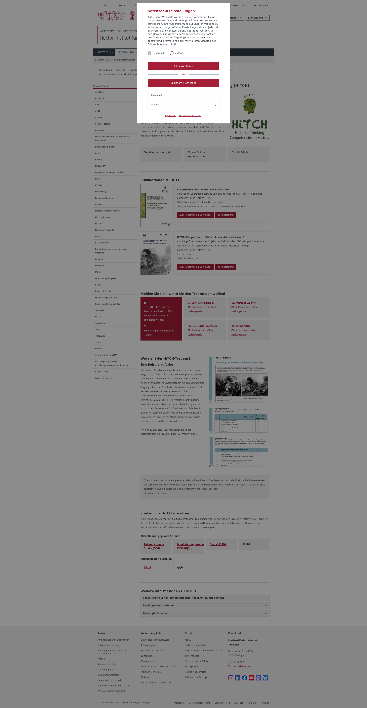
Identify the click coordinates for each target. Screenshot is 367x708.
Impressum (170, 115)
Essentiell (158, 53)
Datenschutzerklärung (190, 115)
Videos (179, 53)
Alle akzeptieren (183, 66)
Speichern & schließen (183, 82)
